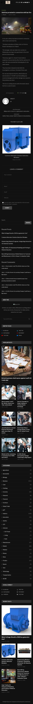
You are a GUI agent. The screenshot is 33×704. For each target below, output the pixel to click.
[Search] (31, 2)
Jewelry (17, 520)
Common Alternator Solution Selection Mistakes (14, 237)
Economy (17, 492)
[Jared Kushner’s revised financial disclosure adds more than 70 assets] (9, 419)
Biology (17, 477)
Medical (17, 549)
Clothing (17, 488)
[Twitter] (18, 2)
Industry (17, 513)
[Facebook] (16, 2)
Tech (17, 567)
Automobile (17, 473)
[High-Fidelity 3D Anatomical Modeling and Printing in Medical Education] (9, 676)
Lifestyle (17, 528)
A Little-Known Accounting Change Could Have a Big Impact (24, 455)
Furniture (17, 502)
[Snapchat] (28, 2)
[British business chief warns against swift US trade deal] (16, 361)
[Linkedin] (23, 2)
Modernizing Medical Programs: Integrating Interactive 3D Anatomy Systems (24, 662)
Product (17, 560)
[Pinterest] (21, 2)
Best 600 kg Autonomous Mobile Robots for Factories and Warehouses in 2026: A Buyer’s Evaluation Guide (23, 674)
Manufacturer (17, 542)
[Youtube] (25, 2)
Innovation (17, 517)
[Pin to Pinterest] (23, 93)
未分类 (17, 578)
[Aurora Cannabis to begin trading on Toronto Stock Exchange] (24, 392)
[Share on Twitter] (22, 93)
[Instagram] (19, 2)
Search (3, 220)
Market (17, 546)
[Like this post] (19, 93)
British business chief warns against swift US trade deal (16, 379)
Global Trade (17, 506)
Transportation (17, 575)
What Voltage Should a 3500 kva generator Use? (14, 233)
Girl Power (17, 531)
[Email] (27, 2)
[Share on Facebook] (20, 93)
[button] (3, 143)
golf (17, 510)
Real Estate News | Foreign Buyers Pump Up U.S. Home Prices (23, 429)
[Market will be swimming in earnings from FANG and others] (9, 445)
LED (17, 524)
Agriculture (17, 470)
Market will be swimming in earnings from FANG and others (9, 455)
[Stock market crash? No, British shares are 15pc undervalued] (9, 392)
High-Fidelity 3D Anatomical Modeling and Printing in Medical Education (8, 687)
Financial (17, 499)
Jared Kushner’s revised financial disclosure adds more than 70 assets (8, 430)
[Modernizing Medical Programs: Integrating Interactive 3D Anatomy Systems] (24, 651)
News (17, 557)
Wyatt (4, 14)
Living (17, 535)
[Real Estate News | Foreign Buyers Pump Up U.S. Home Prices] (24, 419)
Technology (17, 571)
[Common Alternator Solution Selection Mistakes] (16, 139)
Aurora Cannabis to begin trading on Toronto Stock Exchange (22, 404)
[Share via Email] (25, 93)
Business (17, 481)
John (3, 266)
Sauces (17, 564)
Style (17, 539)
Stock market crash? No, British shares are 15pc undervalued (8, 403)
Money (17, 553)
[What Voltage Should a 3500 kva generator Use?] (16, 620)
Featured (17, 495)
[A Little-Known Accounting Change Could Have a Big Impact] (24, 445)
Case (17, 484)
